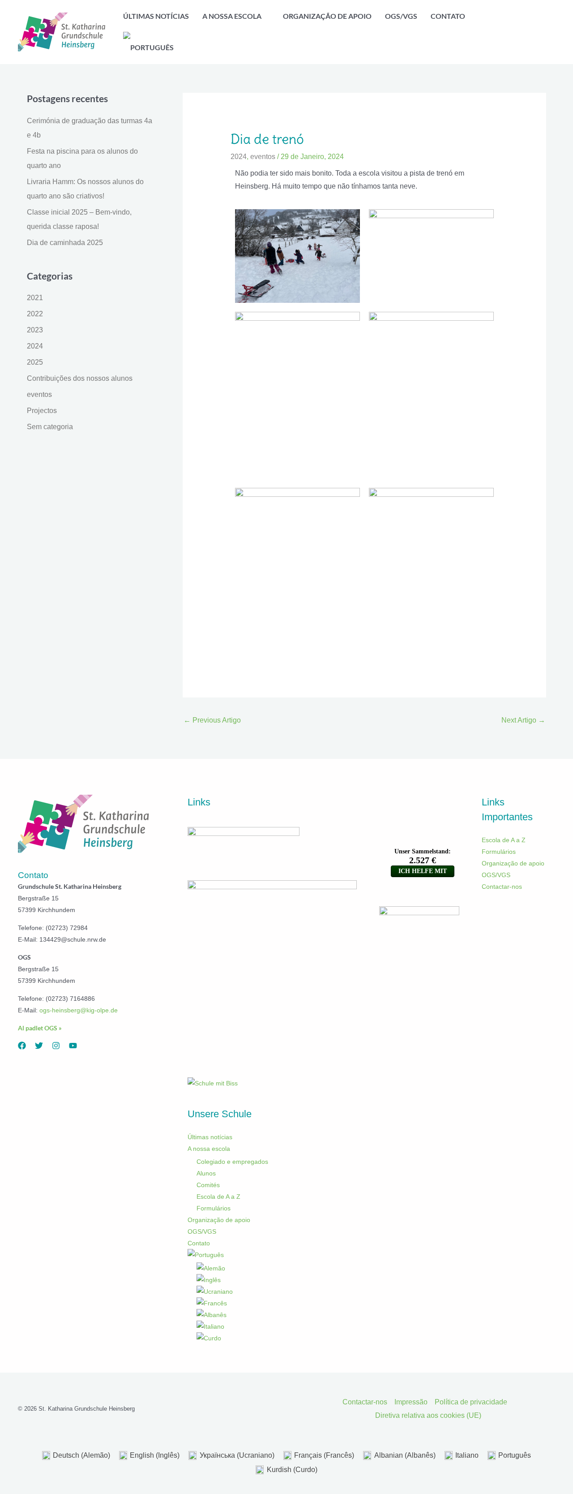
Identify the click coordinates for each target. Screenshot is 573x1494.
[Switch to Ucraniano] (277, 1291)
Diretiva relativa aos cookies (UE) (428, 1415)
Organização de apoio (219, 1219)
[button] (265, 16)
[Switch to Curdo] (277, 1338)
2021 (35, 297)
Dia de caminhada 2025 (65, 242)
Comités (208, 1184)
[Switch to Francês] (277, 1303)
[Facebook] (22, 1046)
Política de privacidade (471, 1402)
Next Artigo (523, 720)
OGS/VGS (202, 1231)
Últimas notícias (210, 1137)
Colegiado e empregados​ (232, 1161)
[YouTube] (73, 1046)
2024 (35, 346)
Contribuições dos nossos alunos (80, 378)
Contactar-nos (502, 886)
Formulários (214, 1208)
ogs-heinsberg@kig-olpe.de (78, 1010)
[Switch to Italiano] (277, 1326)
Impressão (411, 1402)
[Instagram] (56, 1046)
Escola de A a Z (218, 1196)
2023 (35, 330)
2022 (35, 314)
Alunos (206, 1173)
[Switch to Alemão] (277, 1268)
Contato (199, 1243)
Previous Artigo (212, 720)
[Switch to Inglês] (277, 1280)
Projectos (42, 410)
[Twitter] (39, 1046)
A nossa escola (209, 1148)
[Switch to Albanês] (277, 1315)
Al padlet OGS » (40, 1028)
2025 (35, 362)
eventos (39, 394)
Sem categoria (50, 427)
